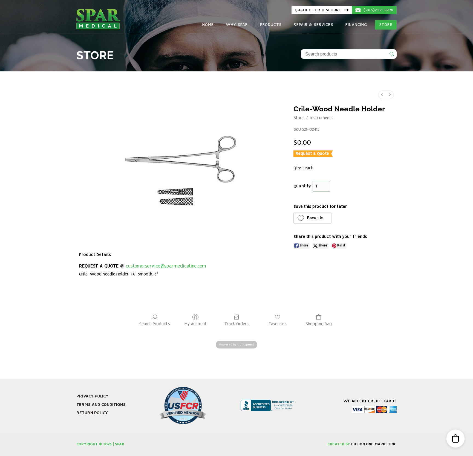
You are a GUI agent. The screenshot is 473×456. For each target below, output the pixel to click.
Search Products (154, 324)
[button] (312, 218)
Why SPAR (237, 25)
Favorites (278, 324)
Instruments (321, 118)
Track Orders (236, 324)
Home (208, 25)
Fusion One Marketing (374, 444)
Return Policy (92, 413)
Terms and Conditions (101, 405)
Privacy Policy (92, 396)
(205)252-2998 (377, 10)
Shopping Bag (318, 324)
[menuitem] (382, 95)
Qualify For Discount (319, 10)
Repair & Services (313, 25)
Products (271, 25)
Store (386, 25)
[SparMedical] (98, 18)
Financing (356, 25)
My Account (195, 324)
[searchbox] (349, 54)
